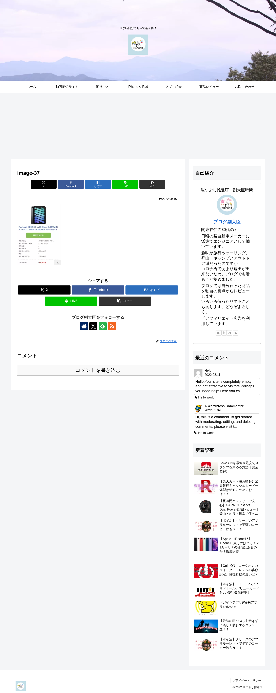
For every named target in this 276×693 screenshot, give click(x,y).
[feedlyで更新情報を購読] (103, 326)
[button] (152, 184)
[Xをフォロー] (93, 326)
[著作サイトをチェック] (84, 326)
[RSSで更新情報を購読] (112, 326)
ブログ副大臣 (227, 221)
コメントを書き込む (98, 370)
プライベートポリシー (247, 680)
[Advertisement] (138, 126)
